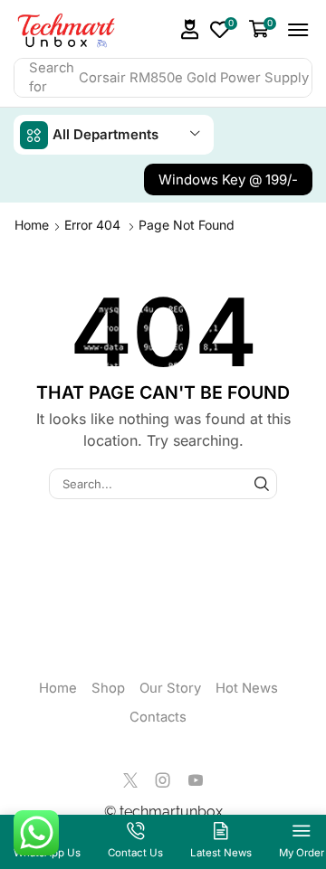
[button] (190, 29)
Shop (108, 688)
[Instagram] (163, 780)
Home (31, 224)
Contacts (158, 717)
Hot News (247, 688)
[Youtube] (195, 780)
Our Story (170, 688)
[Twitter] (130, 780)
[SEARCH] (261, 483)
